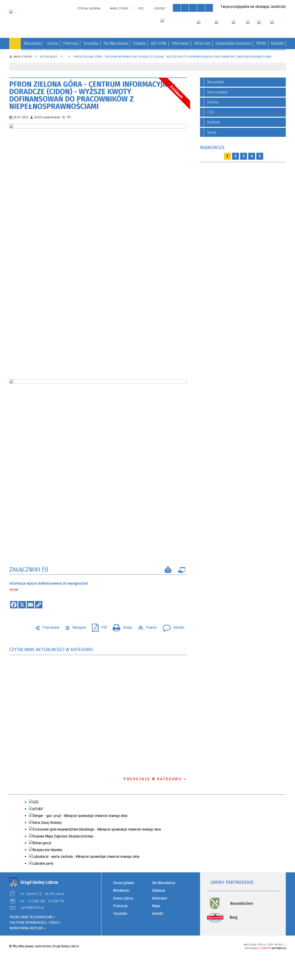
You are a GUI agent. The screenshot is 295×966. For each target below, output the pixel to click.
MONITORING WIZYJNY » (27, 928)
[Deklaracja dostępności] (193, 8)
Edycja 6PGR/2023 (46, 499)
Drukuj (120, 626)
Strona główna (123, 883)
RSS (141, 8)
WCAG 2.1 (222, 945)
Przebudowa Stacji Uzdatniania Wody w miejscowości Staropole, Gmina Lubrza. (46, 106)
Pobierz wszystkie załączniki (168, 570)
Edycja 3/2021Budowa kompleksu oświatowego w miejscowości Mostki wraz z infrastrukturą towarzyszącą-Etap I (45, 387)
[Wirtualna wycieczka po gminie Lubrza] (223, 26)
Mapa (156, 906)
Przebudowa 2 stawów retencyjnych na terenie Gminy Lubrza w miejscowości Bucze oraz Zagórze (45, 182)
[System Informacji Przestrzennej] (238, 26)
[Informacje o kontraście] (209, 8)
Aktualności (121, 890)
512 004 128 (36, 901)
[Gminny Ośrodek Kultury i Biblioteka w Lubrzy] (176, 24)
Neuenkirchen (241, 903)
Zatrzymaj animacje (177, 8)
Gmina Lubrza (123, 898)
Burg (233, 917)
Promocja (120, 906)
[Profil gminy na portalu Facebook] (261, 26)
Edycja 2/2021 (47, 235)
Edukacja (158, 890)
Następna (74, 626)
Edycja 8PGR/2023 (45, 554)
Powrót (145, 626)
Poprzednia (45, 626)
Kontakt (160, 8)
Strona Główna (88, 8)
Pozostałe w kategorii (153, 779)
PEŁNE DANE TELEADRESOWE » (32, 917)
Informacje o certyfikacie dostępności (147, 946)
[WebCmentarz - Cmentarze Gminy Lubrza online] (205, 26)
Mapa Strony (119, 8)
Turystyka (120, 913)
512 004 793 (56, 901)
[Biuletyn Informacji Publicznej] (251, 26)
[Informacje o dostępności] (185, 8)
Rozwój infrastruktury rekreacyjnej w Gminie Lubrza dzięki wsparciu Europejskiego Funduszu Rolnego (45, 156)
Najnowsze (212, 147)
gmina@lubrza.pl (32, 907)
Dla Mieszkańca (163, 883)
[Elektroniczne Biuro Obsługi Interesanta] (278, 26)
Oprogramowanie (182, 571)
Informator (159, 898)
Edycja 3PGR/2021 (44, 445)
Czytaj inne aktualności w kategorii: (52, 649)
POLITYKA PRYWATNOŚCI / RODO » (35, 923)
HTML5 (200, 946)
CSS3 (207, 946)
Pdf (97, 626)
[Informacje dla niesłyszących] (201, 8)
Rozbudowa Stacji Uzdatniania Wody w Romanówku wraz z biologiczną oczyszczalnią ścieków (45, 130)
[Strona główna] (15, 43)
